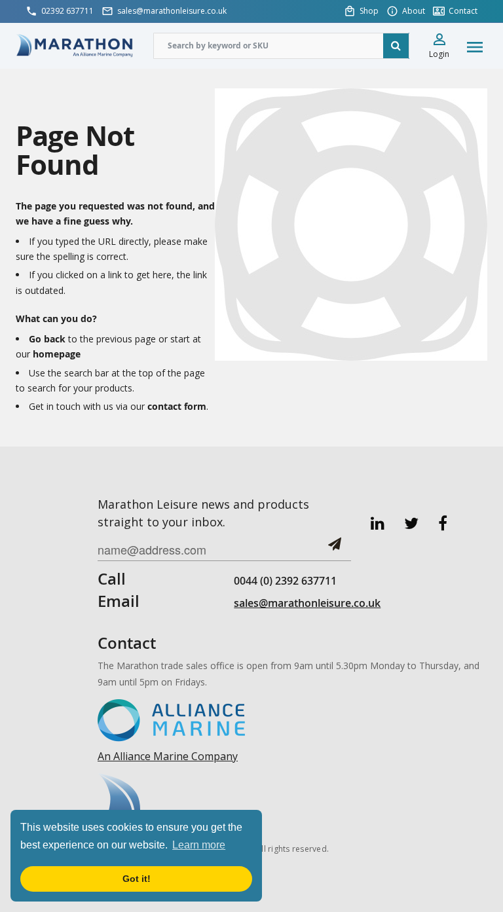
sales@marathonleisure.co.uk (307, 603)
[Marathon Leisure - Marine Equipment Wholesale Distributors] (75, 44)
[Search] (396, 46)
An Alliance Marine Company (168, 756)
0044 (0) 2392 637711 (285, 581)
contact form (176, 406)
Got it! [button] (136, 878)
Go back (47, 339)
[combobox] (281, 45)
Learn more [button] (198, 844)
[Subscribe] (334, 549)
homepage (57, 354)
